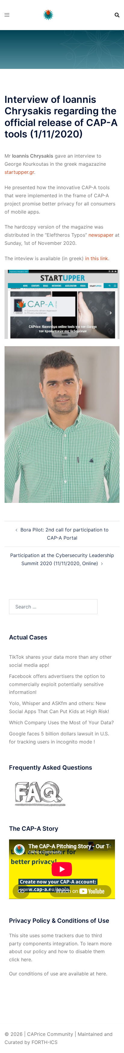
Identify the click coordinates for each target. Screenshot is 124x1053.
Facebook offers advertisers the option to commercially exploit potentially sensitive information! (57, 684)
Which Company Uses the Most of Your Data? (61, 722)
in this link (96, 258)
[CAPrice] (62, 14)
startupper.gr (19, 172)
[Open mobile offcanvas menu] (7, 15)
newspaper (100, 235)
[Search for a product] (117, 15)
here (26, 959)
